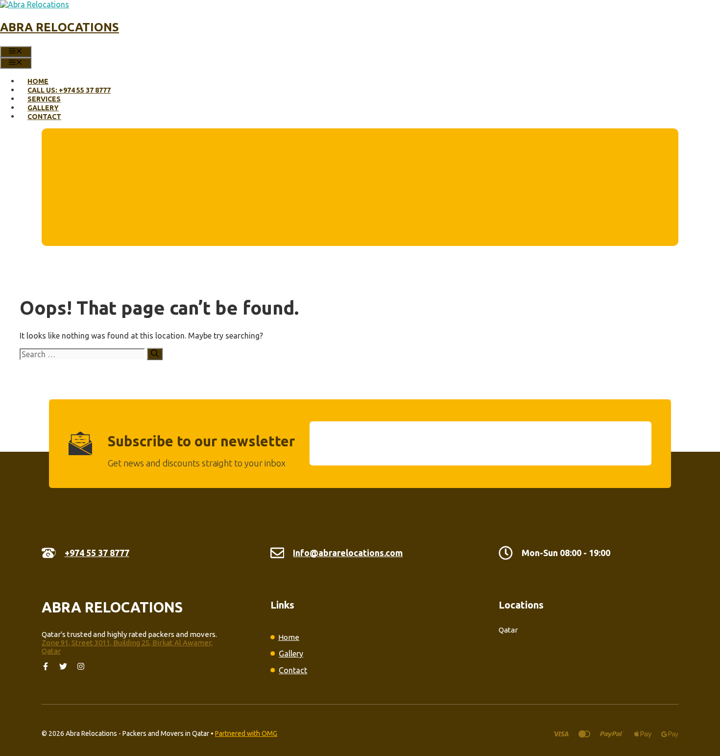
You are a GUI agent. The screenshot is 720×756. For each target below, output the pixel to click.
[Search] (155, 354)
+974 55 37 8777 (97, 553)
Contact (44, 117)
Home (37, 81)
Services (44, 99)
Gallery (43, 108)
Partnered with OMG (246, 733)
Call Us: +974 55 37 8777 (69, 90)
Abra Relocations (59, 27)
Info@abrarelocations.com (348, 553)
